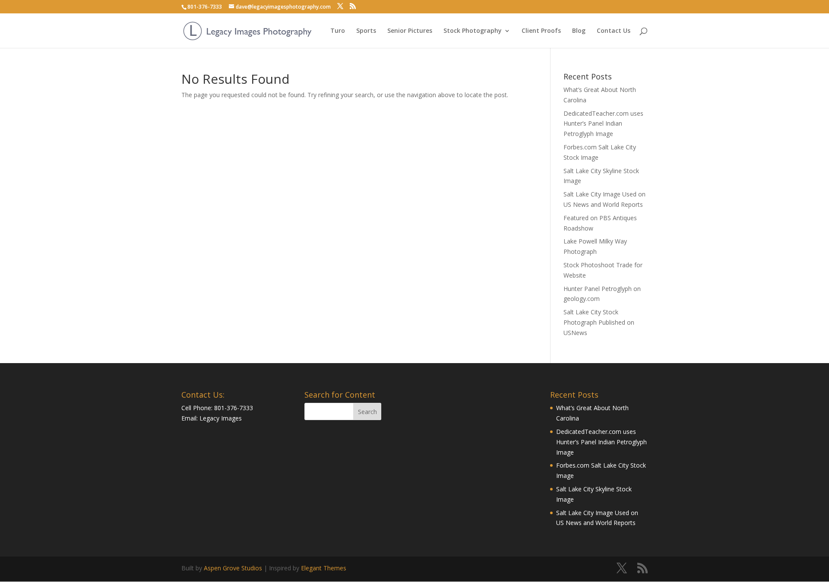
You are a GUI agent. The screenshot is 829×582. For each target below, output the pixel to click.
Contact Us (613, 31)
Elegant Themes (323, 568)
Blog (578, 31)
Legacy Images (220, 418)
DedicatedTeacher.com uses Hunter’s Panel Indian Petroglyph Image (603, 123)
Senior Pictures (409, 31)
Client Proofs (541, 31)
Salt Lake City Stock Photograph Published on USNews (598, 322)
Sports (366, 31)
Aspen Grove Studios (233, 568)
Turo (337, 31)
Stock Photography (472, 31)
